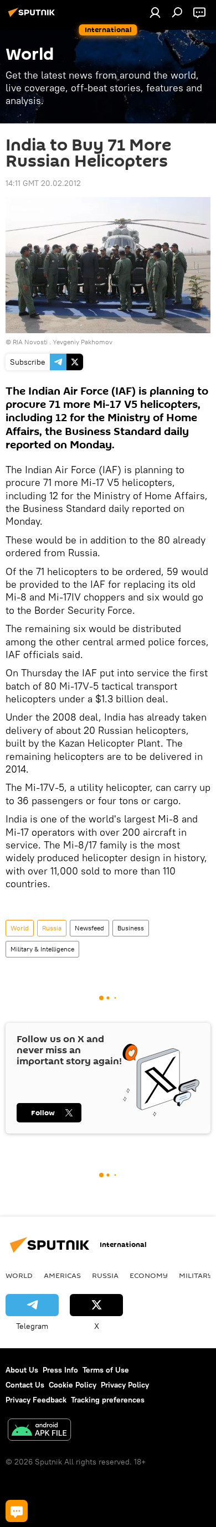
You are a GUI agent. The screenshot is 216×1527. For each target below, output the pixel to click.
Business (130, 928)
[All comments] (17, 1511)
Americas (62, 1275)
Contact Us (25, 1385)
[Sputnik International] (33, 17)
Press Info (60, 1370)
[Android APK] (39, 1431)
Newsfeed (89, 928)
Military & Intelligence (42, 949)
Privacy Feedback (36, 1400)
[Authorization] (155, 12)
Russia (51, 928)
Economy (149, 1275)
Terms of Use (106, 1370)
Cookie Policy (72, 1385)
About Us (22, 1370)
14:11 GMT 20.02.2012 (43, 183)
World (20, 928)
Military (196, 1275)
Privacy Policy (125, 1385)
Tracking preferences (108, 1400)
